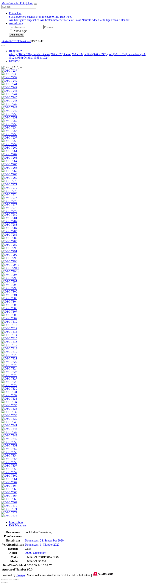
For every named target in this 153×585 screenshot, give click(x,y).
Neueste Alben (90, 20)
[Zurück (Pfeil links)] (2, 582)
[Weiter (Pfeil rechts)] (6, 582)
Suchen (31, 16)
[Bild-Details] (14, 579)
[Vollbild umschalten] (6, 579)
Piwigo (20, 575)
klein (74, 54)
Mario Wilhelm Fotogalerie (17, 3)
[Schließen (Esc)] (2, 579)
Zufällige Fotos (109, 20)
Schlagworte (17, 16)
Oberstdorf (24, 41)
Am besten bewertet (51, 20)
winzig (20, 54)
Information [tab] (16, 522)
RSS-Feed (66, 16)
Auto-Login (20, 31)
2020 (15, 41)
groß (117, 54)
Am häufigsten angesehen (24, 20)
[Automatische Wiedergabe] (17, 579)
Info (57, 16)
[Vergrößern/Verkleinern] (10, 579)
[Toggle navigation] (35, 4)
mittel (95, 54)
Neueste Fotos (72, 20)
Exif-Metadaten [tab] (18, 525)
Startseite (6, 41)
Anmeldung (16, 23)
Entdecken (15, 13)
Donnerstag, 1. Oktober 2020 (42, 544)
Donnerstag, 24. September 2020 (44, 540)
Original (36, 57)
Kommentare (45, 16)
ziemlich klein (47, 54)
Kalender (123, 20)
